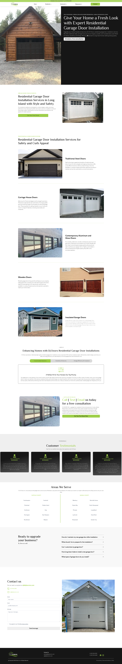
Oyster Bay (75, 505)
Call (65, 400)
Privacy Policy (99, 660)
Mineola (75, 510)
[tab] (40, 361)
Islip (46, 510)
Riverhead (26, 505)
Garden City (94, 520)
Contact (95, 4)
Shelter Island (45, 505)
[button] (49, 4)
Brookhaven (27, 520)
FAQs (113, 660)
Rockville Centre (94, 500)
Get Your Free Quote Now (81, 416)
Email (81, 400)
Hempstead (75, 520)
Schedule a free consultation (74, 39)
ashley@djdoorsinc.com (49, 654)
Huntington (27, 515)
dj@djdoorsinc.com (28, 585)
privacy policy (25, 624)
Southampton (27, 500)
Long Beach (94, 510)
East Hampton (45, 515)
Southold (45, 500)
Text (73, 400)
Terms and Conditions (106, 660)
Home (35, 4)
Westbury (75, 500)
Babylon (46, 520)
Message (9, 609)
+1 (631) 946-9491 (93, 653)
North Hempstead (93, 505)
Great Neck (94, 515)
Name (8, 597)
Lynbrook (75, 515)
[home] (14, 4)
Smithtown (27, 510)
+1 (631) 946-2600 (93, 655)
